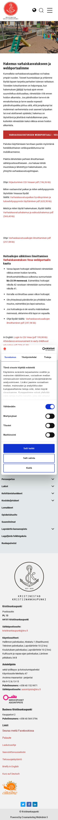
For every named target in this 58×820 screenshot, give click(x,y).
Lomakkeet (7, 507)
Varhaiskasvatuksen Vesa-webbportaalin (27, 260)
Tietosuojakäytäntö (12, 759)
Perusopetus (8, 479)
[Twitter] (23, 804)
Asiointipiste (9, 664)
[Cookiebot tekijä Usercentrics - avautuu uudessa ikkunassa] (41, 349)
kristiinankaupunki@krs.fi (15, 630)
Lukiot (5, 486)
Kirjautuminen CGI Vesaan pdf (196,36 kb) (30, 182)
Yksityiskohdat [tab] (29, 357)
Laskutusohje (9, 744)
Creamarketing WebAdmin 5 (35, 817)
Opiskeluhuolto (9, 514)
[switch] (50, 416)
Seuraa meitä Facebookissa (18, 730)
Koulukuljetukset (10, 500)
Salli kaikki (29, 448)
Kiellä (29, 468)
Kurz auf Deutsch (11, 773)
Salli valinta (29, 458)
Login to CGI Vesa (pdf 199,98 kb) (31, 337)
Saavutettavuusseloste (13, 752)
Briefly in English (10, 766)
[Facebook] (29, 804)
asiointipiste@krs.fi (31, 689)
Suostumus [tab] (10, 357)
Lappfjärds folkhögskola (14, 536)
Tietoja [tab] (47, 357)
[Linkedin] (35, 804)
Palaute (6, 737)
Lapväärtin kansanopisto (14, 528)
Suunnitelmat (9, 521)
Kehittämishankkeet (12, 493)
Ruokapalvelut (9, 543)
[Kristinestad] (16, 10)
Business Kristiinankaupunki (17, 709)
